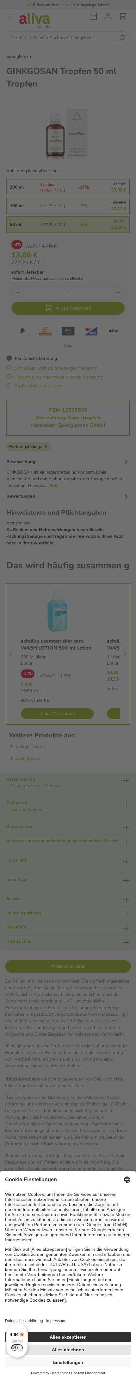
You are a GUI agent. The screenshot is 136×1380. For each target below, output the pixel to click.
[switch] (17, 1347)
